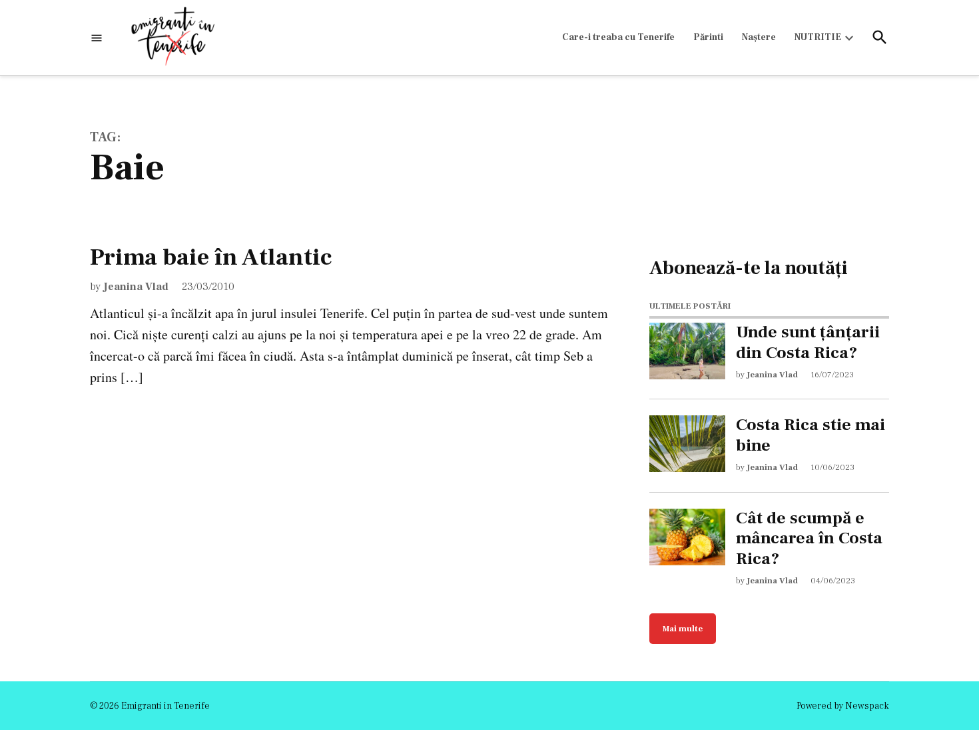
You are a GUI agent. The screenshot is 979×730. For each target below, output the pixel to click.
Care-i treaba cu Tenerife (618, 37)
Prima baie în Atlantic (211, 257)
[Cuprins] (96, 37)
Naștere (759, 37)
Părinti (708, 37)
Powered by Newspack (843, 706)
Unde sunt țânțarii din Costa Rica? (808, 342)
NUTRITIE (818, 37)
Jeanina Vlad (135, 286)
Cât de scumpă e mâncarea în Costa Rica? (809, 538)
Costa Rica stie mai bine (810, 435)
